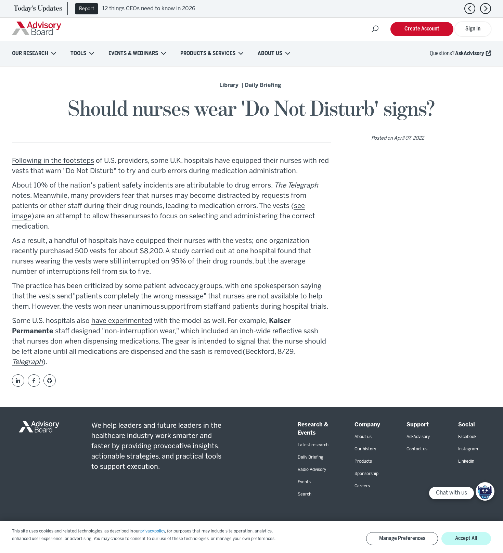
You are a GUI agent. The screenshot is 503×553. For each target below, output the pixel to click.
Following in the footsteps (53, 161)
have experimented (121, 321)
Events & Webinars (133, 53)
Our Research (30, 53)
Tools (78, 53)
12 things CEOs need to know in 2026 (148, 8)
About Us (270, 53)
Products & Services (207, 53)
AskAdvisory (469, 53)
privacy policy (152, 531)
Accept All (466, 538)
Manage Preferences (402, 538)
